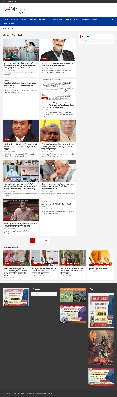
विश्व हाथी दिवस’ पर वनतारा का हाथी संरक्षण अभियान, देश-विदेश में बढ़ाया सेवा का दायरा (72, 270)
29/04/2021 (7, 70)
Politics (33, 19)
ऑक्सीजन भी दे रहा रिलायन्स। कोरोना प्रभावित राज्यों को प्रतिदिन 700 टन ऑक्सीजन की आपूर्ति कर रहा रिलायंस (20, 146)
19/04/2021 (44, 151)
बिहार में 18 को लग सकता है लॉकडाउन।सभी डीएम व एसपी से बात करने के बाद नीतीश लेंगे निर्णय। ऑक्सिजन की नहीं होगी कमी (57, 186)
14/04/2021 (7, 228)
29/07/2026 (92, 271)
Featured (100, 264)
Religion (95, 19)
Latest (12, 261)
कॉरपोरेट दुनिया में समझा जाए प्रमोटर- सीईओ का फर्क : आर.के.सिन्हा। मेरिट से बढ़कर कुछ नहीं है (20, 225)
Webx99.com (48, 394)
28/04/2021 (7, 88)
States (23, 19)
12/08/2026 (35, 275)
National (14, 19)
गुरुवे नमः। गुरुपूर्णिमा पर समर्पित (98, 268)
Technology (9, 24)
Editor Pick (92, 264)
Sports (76, 19)
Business (85, 19)
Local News (57, 19)
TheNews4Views (19, 394)
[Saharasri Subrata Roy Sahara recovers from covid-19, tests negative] (58, 50)
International (44, 19)
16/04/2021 (44, 191)
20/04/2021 (7, 151)
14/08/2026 (7, 278)
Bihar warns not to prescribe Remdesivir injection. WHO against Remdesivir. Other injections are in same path (57, 105)
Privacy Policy (30, 394)
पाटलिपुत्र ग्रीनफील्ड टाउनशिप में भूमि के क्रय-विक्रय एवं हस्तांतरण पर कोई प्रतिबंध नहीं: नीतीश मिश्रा (44, 270)
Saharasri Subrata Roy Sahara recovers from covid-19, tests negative (57, 64)
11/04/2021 (44, 209)
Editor (14, 70)
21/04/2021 (44, 110)
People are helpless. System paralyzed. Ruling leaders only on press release (20, 84)
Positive (68, 19)
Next (45, 240)
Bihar (6, 261)
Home (6, 19)
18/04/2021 (7, 191)
